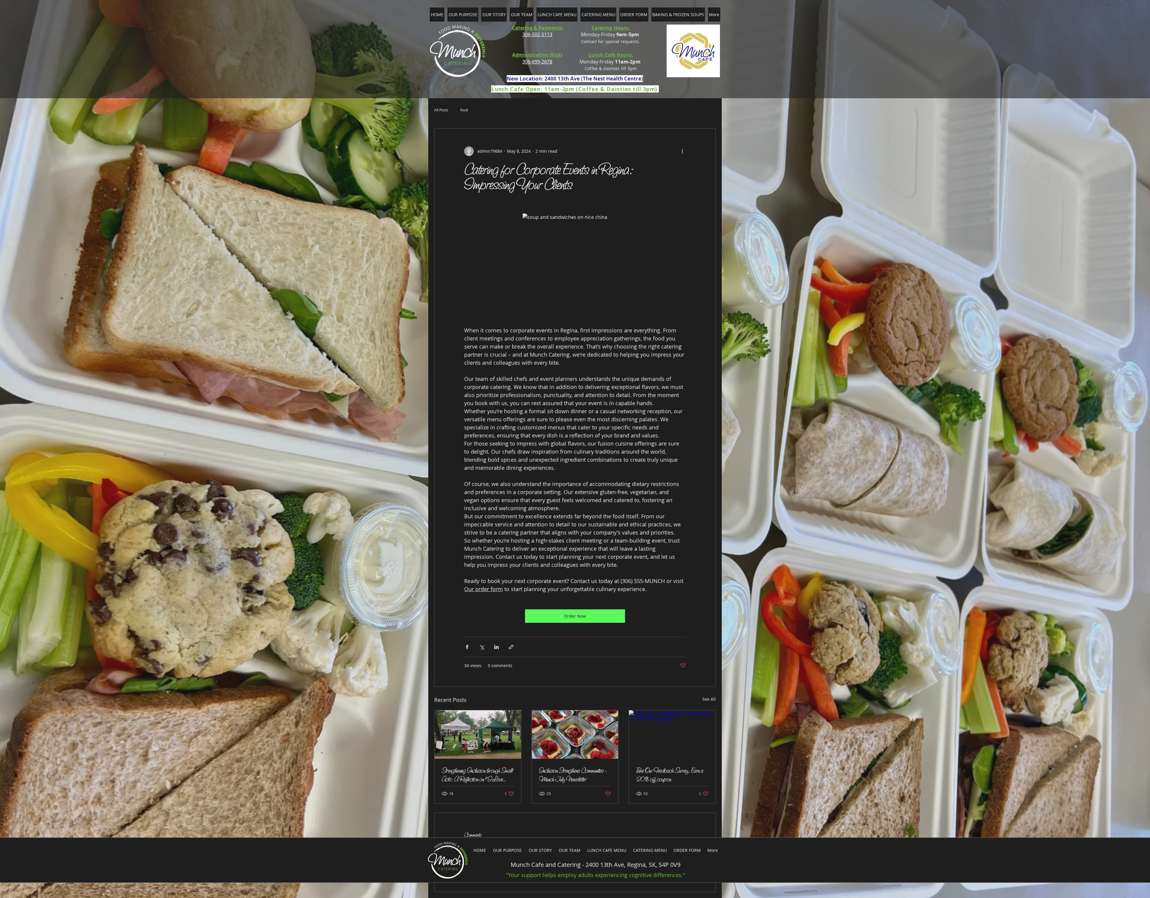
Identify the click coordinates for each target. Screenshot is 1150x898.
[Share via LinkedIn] (496, 647)
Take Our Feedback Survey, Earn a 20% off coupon (669, 774)
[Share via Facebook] (467, 647)
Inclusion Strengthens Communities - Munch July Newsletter (573, 774)
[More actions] (682, 151)
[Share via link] (511, 647)
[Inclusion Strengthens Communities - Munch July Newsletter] (575, 734)
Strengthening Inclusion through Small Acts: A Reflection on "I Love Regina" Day (477, 774)
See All (709, 699)
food (464, 109)
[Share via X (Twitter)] (482, 647)
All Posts (441, 109)
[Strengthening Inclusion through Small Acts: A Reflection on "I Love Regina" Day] (478, 734)
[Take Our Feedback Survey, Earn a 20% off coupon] (672, 734)
